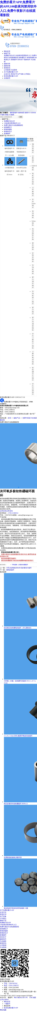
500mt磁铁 (34, 223)
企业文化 (7, 74)
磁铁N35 (28, 112)
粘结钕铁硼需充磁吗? (8, 558)
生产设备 (20, 74)
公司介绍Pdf (4, 999)
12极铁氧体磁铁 (33, 358)
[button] (18, 487)
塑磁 (6, 114)
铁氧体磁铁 (31, 57)
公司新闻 (7, 70)
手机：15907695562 (10, 983)
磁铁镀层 (21, 112)
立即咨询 (3, 511)
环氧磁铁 (14, 564)
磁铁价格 (7, 66)
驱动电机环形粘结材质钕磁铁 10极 (16, 908)
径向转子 (20, 59)
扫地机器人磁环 (33, 298)
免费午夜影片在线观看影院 (13, 125)
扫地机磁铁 (33, 269)
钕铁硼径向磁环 (33, 374)
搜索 (20, 117)
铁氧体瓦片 (8, 131)
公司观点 (27, 74)
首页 (9, 418)
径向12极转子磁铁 (33, 341)
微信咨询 (7, 1006)
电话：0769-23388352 (11, 985)
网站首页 (7, 51)
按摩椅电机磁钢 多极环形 (13, 857)
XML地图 (32, 997)
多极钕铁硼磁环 (23, 564)
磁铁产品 (7, 53)
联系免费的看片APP (11, 76)
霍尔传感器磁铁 (33, 324)
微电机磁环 (10, 570)
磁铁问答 (7, 64)
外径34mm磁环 (34, 203)
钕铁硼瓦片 (22, 57)
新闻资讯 (7, 68)
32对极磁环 (33, 191)
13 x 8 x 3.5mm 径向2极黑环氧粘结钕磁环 (18, 736)
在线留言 (7, 78)
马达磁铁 (3, 941)
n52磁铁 (11, 114)
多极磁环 (14, 59)
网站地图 (3, 1010)
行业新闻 (14, 70)
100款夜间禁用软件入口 (23, 55)
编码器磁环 (14, 112)
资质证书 (14, 74)
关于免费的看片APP (11, 72)
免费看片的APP (9, 55)
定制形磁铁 (33, 257)
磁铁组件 (27, 59)
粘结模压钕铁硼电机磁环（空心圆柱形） (18, 628)
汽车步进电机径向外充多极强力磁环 (19, 568)
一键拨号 (7, 1004)
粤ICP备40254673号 (21, 997)
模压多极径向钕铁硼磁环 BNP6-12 (16, 803)
